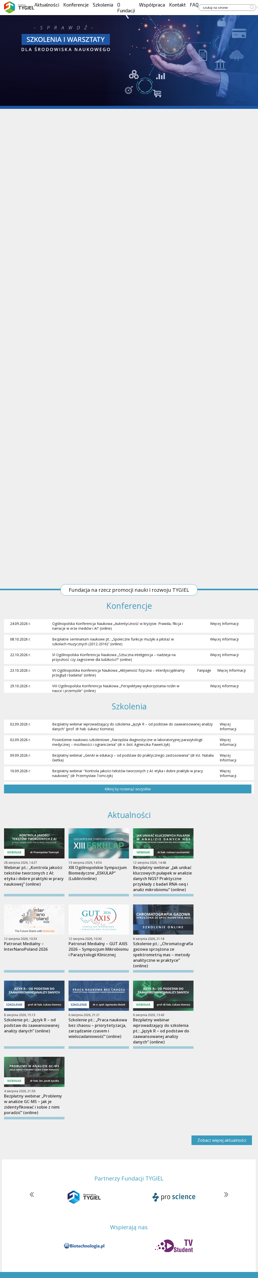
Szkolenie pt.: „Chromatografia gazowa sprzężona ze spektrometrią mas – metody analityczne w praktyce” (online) (163, 955)
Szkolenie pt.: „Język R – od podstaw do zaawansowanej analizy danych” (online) (31, 1025)
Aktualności (46, 5)
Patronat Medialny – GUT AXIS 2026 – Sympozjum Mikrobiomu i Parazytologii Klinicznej (98, 949)
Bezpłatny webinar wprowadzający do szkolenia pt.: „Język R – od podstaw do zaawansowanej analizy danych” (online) (161, 1031)
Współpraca (152, 5)
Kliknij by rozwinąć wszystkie (128, 789)
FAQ (194, 5)
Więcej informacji (224, 623)
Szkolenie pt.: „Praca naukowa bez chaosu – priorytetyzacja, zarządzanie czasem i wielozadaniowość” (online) (98, 1028)
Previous (34, 1197)
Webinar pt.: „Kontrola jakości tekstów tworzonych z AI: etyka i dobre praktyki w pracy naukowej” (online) (34, 876)
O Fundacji (126, 7)
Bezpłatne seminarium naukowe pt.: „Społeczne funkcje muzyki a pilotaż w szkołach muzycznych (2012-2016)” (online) (113, 641)
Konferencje (76, 5)
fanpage (204, 670)
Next (224, 1197)
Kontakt (177, 5)
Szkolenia (103, 5)
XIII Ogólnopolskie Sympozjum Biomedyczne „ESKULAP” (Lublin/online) (98, 873)
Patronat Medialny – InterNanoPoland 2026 (26, 946)
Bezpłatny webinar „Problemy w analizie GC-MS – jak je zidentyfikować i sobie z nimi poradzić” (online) (33, 1104)
